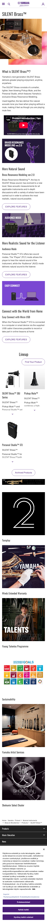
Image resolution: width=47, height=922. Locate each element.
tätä (33, 889)
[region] (23, 884)
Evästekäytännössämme (29, 897)
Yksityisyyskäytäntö (11, 897)
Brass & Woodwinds (12, 823)
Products (25, 823)
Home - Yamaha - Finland (11, 820)
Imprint (6, 894)
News (4, 841)
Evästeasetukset (23, 902)
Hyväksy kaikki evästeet (23, 917)
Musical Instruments (30, 820)
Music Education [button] (8, 835)
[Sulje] (44, 849)
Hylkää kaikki (23, 909)
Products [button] (5, 828)
